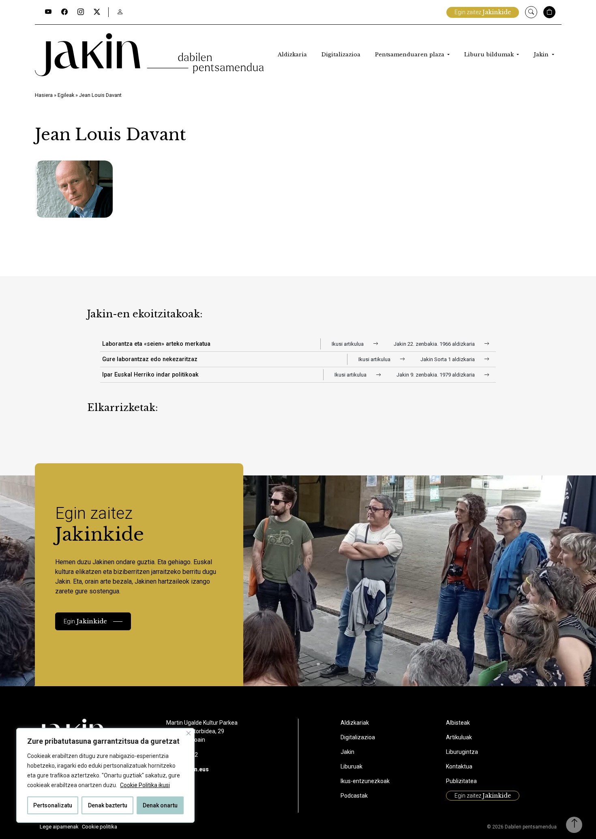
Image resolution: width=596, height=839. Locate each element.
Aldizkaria (292, 54)
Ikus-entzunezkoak (365, 781)
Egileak (66, 95)
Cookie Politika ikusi (145, 785)
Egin (85, 621)
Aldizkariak (355, 722)
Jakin (542, 54)
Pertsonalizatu (52, 805)
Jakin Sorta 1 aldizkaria (448, 359)
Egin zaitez (483, 12)
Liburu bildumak (489, 54)
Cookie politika (99, 827)
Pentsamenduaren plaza (410, 54)
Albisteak (458, 722)
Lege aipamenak (59, 827)
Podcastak (354, 795)
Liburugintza (462, 752)
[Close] (189, 733)
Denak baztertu (107, 805)
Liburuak (351, 766)
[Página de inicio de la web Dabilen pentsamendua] (149, 54)
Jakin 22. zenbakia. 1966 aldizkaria (435, 344)
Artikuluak (459, 737)
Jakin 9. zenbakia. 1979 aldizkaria (436, 375)
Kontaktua (459, 766)
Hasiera (44, 95)
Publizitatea (461, 781)
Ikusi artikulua (348, 344)
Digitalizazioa (341, 54)
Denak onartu (160, 805)
